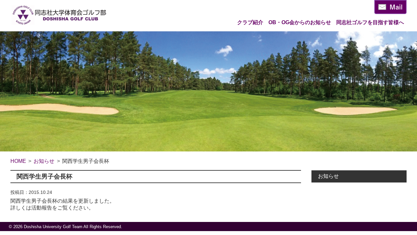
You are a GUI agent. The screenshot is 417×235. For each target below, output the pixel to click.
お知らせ (328, 176)
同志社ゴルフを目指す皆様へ (370, 22)
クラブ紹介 (250, 22)
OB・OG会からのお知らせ (299, 22)
